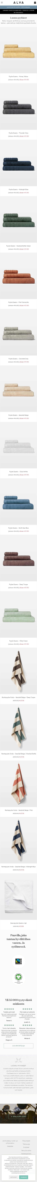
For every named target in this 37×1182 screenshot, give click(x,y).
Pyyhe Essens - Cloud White (18, 471)
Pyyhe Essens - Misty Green (18, 641)
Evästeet (26, 1147)
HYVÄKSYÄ (24, 1177)
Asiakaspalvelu (26, 1154)
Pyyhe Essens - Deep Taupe (18, 584)
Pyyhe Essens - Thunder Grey (18, 133)
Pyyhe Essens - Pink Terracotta (18, 302)
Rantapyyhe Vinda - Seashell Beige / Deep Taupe (18, 697)
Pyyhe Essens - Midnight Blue (18, 189)
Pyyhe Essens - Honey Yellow (18, 76)
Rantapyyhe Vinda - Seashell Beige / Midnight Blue (18, 866)
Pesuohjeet (26, 1141)
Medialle (10, 1146)
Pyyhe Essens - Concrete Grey (18, 359)
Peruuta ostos (26, 1150)
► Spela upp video (18, 1116)
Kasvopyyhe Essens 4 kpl (18, 923)
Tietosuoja (26, 1144)
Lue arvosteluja (18, 1046)
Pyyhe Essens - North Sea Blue (18, 528)
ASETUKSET (13, 1177)
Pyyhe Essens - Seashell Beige (18, 415)
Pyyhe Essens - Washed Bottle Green (18, 246)
